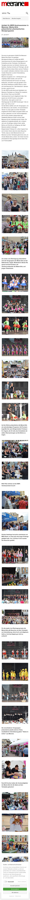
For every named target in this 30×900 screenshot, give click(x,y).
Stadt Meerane (6, 18)
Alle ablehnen (15, 892)
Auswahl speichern (15, 885)
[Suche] (27, 13)
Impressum (11, 896)
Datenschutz (18, 896)
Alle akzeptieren (15, 889)
